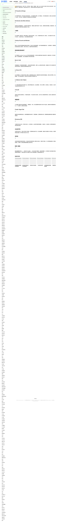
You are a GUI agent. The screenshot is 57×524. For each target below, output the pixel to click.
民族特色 (3, 267)
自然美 (3, 82)
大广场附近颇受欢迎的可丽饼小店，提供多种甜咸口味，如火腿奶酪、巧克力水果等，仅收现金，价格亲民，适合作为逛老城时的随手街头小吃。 (35, 85)
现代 (2, 483)
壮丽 (2, 151)
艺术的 (3, 414)
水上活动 (3, 288)
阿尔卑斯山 (3, 349)
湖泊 (2, 236)
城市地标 (3, 296)
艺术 (2, 62)
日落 (2, 83)
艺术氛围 (3, 85)
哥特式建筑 (3, 93)
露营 (2, 497)
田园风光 (3, 235)
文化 (2, 45)
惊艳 (2, 357)
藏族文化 (3, 514)
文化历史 (3, 438)
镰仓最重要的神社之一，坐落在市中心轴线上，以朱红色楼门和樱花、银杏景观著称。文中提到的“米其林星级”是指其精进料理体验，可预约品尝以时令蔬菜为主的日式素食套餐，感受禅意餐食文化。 (35, 152)
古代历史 (3, 159)
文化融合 (3, 138)
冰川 (2, 314)
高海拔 (3, 473)
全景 (2, 182)
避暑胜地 (3, 141)
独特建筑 (3, 301)
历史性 (3, 49)
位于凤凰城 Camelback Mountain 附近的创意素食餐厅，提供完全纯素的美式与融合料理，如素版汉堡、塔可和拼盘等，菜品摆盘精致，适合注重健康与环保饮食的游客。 (35, 56)
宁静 (2, 46)
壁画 (2, 177)
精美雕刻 (3, 230)
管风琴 (3, 428)
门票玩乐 (20, 1)
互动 (2, 341)
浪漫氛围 (3, 359)
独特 (2, 378)
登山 (2, 391)
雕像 (2, 330)
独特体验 (3, 468)
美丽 (2, 209)
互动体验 (3, 90)
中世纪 (3, 319)
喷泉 (2, 348)
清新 (2, 493)
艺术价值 (3, 404)
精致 (2, 262)
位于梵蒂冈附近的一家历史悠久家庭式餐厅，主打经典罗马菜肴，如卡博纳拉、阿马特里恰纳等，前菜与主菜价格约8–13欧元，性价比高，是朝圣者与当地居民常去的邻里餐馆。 (35, 16)
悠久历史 (3, 186)
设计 (2, 491)
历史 (2, 38)
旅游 (2, 207)
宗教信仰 (3, 170)
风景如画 (3, 518)
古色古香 (3, 481)
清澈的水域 (3, 99)
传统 (2, 393)
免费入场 (3, 43)
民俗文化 (3, 488)
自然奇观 (3, 120)
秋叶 (2, 356)
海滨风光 (3, 499)
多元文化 (3, 472)
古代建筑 (3, 183)
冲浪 (2, 351)
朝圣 (2, 401)
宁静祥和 (3, 175)
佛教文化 (3, 212)
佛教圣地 (3, 240)
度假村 (3, 409)
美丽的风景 (3, 215)
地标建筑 (3, 135)
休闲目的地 (3, 270)
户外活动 (3, 133)
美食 (2, 54)
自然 (2, 74)
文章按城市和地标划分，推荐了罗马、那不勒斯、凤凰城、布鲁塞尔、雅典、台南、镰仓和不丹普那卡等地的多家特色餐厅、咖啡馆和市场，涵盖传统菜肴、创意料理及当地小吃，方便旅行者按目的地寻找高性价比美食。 (35, 7)
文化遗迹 (3, 430)
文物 (2, 338)
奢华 (2, 249)
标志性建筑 (3, 246)
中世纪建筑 (3, 388)
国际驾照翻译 (16, 1)
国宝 (2, 307)
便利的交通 (3, 386)
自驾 (2, 435)
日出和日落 (3, 512)
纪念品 (3, 167)
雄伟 (2, 96)
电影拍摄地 (3, 172)
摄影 (2, 101)
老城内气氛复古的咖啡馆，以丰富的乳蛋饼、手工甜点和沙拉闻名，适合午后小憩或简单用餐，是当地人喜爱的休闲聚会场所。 (35, 95)
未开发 (3, 489)
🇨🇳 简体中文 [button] (53, 1)
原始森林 (3, 146)
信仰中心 (3, 443)
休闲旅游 (3, 394)
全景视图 (3, 315)
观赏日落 (3, 422)
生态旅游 (3, 251)
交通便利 (3, 69)
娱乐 (2, 286)
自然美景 (3, 370)
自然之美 (3, 180)
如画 (2, 467)
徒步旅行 (3, 185)
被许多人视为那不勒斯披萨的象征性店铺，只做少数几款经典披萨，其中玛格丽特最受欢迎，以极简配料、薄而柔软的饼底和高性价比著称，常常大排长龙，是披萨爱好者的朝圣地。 (35, 46)
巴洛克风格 (3, 164)
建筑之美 (3, 441)
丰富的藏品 (3, 504)
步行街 (3, 352)
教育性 (3, 157)
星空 (2, 478)
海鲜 (2, 127)
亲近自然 (3, 385)
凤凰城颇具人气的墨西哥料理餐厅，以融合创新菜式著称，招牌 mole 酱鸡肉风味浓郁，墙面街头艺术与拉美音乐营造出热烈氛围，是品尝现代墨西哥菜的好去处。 (35, 66)
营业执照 (33, 400)
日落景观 (3, 278)
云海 (2, 214)
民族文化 (3, 470)
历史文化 (3, 53)
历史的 (3, 64)
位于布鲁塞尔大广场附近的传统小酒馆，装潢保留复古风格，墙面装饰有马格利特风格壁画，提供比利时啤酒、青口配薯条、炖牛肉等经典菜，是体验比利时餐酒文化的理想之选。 (35, 76)
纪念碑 (3, 161)
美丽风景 (3, 225)
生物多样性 (3, 199)
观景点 (3, 169)
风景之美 (3, 220)
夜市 (2, 327)
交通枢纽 (3, 264)
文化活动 (3, 277)
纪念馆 (3, 364)
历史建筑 (3, 51)
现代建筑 (3, 372)
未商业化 (3, 444)
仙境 (2, 446)
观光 (2, 367)
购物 (2, 104)
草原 (2, 410)
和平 (2, 465)
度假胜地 (3, 433)
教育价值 (3, 362)
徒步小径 (3, 496)
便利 (2, 344)
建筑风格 (3, 130)
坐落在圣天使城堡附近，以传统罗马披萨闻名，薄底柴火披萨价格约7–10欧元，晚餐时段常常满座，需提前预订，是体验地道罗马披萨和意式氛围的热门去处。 (35, 26)
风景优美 (3, 153)
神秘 (2, 148)
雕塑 (2, 136)
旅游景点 (3, 59)
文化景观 (3, 217)
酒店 (2, 298)
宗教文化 (3, 219)
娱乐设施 (3, 272)
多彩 (2, 501)
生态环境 (3, 227)
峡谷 (2, 459)
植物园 (3, 328)
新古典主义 (3, 494)
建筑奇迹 (3, 269)
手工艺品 (3, 103)
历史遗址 (3, 233)
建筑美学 (3, 112)
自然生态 (3, 333)
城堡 (2, 323)
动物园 (3, 294)
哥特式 (3, 354)
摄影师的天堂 (4, 396)
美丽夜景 (3, 243)
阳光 (2, 454)
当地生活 (3, 222)
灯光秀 (3, 417)
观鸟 (2, 436)
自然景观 (3, 156)
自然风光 (3, 40)
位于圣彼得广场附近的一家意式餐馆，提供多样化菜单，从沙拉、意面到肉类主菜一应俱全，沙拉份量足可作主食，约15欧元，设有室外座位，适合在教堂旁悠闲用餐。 (35, 36)
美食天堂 (3, 283)
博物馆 (3, 72)
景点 (2, 190)
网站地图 (35, 398)
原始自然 (3, 509)
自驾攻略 (25, 1)
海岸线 (3, 325)
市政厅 (3, 346)
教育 (2, 128)
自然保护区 (3, 228)
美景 (2, 431)
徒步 (2, 125)
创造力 (3, 502)
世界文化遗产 (4, 515)
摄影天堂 (3, 140)
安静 (2, 460)
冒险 (2, 211)
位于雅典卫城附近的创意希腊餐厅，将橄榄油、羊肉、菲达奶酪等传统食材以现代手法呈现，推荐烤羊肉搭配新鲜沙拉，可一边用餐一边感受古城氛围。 (35, 105)
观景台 (3, 67)
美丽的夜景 (3, 122)
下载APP (49, 1)
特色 (2, 452)
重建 (2, 373)
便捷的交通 (3, 457)
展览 (2, 273)
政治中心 (3, 507)
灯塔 (2, 451)
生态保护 (3, 322)
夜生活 (3, 193)
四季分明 (3, 485)
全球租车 (10, 1)
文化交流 (3, 439)
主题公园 (3, 365)
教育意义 (3, 383)
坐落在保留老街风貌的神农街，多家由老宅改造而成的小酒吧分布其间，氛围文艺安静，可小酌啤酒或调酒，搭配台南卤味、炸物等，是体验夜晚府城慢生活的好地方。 (35, 142)
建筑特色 (3, 188)
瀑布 (2, 106)
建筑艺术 (3, 256)
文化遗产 (3, 41)
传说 (2, 464)
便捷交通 (3, 98)
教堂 (2, 254)
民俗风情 (3, 407)
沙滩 (2, 336)
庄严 (2, 291)
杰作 (2, 406)
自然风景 (3, 462)
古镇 (2, 480)
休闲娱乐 (3, 91)
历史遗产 (3, 259)
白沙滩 (3, 399)
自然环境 (3, 196)
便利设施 (3, 402)
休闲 (2, 80)
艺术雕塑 (3, 425)
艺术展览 (3, 241)
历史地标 (3, 293)
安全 (2, 312)
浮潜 (2, 248)
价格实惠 (3, 420)
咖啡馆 (3, 178)
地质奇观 (3, 375)
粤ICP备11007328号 (37, 400)
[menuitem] (49, 1)
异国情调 (3, 285)
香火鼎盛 (3, 412)
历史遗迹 (3, 70)
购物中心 (3, 244)
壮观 (2, 88)
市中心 (3, 109)
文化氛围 (3, 107)
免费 (2, 162)
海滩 (2, 78)
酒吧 (2, 320)
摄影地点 (3, 335)
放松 (2, 275)
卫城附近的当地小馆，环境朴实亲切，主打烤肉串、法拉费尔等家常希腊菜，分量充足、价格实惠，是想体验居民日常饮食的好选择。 (35, 125)
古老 (2, 380)
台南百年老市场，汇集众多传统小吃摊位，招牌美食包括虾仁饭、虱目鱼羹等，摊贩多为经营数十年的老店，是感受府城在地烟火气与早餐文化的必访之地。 (35, 132)
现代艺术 (3, 317)
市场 (2, 238)
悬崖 (2, 201)
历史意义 (3, 204)
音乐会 (3, 343)
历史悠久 (3, 61)
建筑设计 (3, 377)
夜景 (2, 75)
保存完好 (3, 265)
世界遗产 (3, 56)
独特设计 (3, 302)
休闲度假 (3, 132)
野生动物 (3, 114)
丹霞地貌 (3, 475)
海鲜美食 (3, 304)
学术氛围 (3, 149)
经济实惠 (3, 381)
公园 (2, 309)
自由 (2, 423)
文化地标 (3, 111)
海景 (2, 117)
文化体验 (3, 48)
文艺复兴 (3, 143)
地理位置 (3, 306)
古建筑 (3, 206)
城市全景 (3, 486)
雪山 (2, 299)
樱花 (2, 154)
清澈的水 (3, 517)
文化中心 (3, 510)
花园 (2, 191)
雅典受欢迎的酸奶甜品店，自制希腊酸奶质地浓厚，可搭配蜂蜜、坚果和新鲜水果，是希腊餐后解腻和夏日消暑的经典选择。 (35, 115)
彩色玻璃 (3, 415)
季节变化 (3, 449)
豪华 (2, 520)
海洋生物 (3, 257)
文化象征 (3, 119)
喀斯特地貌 (3, 280)
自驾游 (3, 198)
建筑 (2, 77)
